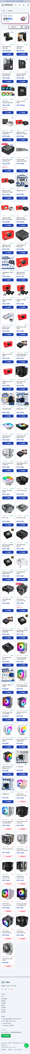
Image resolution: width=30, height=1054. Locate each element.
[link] (7, 36)
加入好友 (6, 1035)
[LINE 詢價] (26, 1045)
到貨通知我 (22, 801)
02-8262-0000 (7, 1023)
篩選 (26, 27)
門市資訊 (3, 1009)
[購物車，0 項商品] (19, 5)
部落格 (3, 1005)
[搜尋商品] (15, 5)
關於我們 (3, 1012)
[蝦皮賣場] (12, 989)
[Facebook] (5, 989)
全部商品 (3, 1003)
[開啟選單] (28, 5)
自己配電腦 (4, 998)
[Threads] (9, 989)
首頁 (4, 10)
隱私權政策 (3, 1049)
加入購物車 (8, 54)
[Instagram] (2, 989)
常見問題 (3, 1007)
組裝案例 (3, 1001)
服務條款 (10, 1049)
